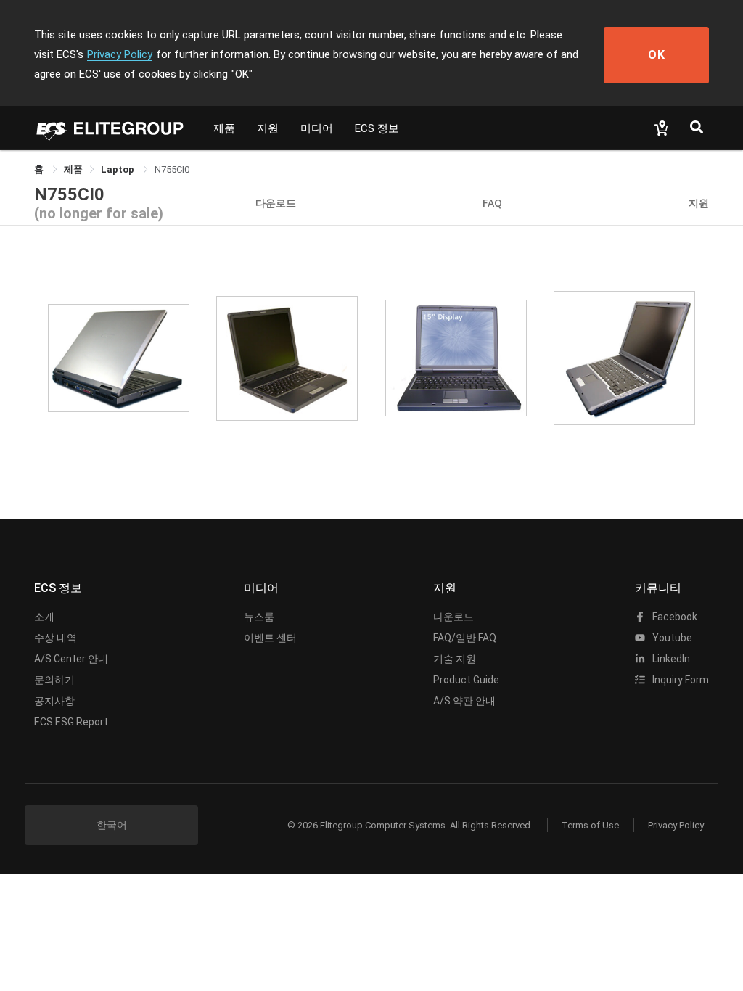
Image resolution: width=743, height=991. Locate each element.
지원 (268, 128)
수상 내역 (55, 637)
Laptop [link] (118, 169)
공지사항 (54, 701)
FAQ (492, 203)
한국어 (112, 825)
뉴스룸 (259, 616)
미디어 (316, 128)
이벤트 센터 (270, 637)
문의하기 (54, 680)
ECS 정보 (377, 128)
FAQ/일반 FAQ (464, 637)
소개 (44, 616)
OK (656, 55)
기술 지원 (454, 659)
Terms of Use (590, 825)
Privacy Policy (119, 54)
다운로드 (275, 203)
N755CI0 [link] (172, 169)
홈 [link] (40, 169)
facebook (673, 616)
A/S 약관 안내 (464, 701)
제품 (224, 128)
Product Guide (466, 680)
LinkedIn (670, 659)
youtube (671, 637)
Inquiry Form (679, 680)
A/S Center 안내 (71, 659)
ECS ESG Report (71, 722)
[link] (73, 169)
